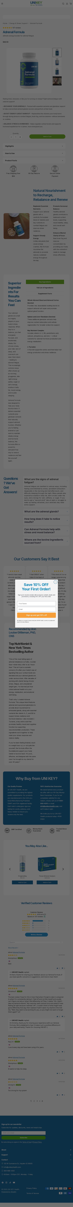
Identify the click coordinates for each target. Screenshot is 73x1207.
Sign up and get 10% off (36, 615)
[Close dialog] (55, 582)
